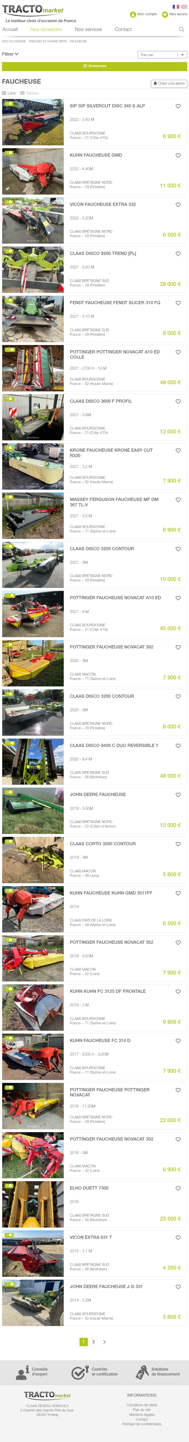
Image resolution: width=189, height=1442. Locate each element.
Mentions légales (142, 1415)
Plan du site (142, 1410)
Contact (123, 30)
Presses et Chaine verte (48, 41)
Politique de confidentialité (141, 1424)
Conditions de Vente (142, 1405)
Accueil (10, 30)
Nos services (88, 30)
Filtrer (8, 54)
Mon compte (147, 14)
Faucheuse (78, 41)
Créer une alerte (171, 84)
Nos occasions (14, 41)
